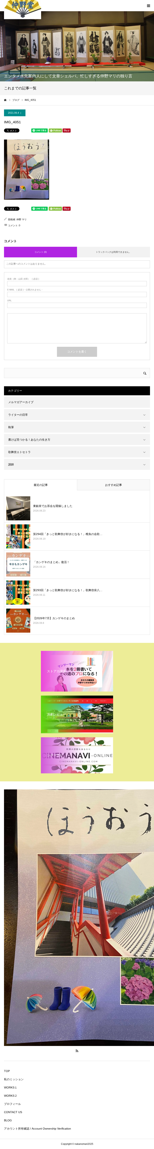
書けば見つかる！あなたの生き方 (29, 439)
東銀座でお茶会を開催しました (52, 506)
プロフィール (12, 1104)
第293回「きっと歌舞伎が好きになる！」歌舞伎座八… (67, 590)
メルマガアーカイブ (20, 402)
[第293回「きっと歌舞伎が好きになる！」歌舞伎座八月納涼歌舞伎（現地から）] (18, 593)
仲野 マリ (21, 219)
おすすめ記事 (113, 485)
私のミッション (14, 1079)
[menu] (148, 5)
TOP (7, 1071)
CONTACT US (13, 1112)
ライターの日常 (18, 414)
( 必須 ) (23, 279)
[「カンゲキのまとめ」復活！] (18, 564)
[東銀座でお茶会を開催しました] (18, 508)
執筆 (11, 427)
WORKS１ (10, 1087)
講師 (11, 464)
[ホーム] (5, 100)
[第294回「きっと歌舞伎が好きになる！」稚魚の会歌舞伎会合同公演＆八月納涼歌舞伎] (18, 536)
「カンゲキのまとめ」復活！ (51, 562)
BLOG (8, 1120)
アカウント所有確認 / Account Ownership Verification (37, 1128)
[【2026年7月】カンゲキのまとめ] (18, 621)
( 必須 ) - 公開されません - (25, 290)
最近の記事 (41, 485)
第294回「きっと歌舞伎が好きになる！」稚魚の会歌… (67, 534)
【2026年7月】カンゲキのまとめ (54, 618)
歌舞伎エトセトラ (19, 452)
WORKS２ (10, 1095)
